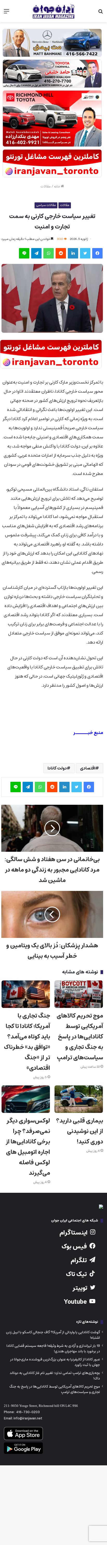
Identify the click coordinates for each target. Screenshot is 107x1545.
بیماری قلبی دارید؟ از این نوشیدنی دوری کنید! (79, 1131)
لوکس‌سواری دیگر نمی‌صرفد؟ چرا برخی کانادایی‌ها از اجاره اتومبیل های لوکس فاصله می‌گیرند (28, 1147)
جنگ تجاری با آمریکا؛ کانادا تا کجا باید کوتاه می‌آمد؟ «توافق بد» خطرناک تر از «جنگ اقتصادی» (27, 1042)
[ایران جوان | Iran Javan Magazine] (53, 11)
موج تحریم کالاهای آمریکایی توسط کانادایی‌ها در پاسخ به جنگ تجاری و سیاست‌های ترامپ (80, 1037)
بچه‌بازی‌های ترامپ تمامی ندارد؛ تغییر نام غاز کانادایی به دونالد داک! (55, 1376)
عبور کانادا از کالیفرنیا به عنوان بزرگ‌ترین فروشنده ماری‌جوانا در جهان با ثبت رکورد (55, 1362)
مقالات (46, 187)
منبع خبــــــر (88, 732)
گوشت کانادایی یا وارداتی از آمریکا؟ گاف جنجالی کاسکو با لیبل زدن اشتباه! (53, 1335)
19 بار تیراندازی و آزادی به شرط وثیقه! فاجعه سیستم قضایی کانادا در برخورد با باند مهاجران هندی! (53, 1348)
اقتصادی (87, 768)
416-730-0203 (28, 1412)
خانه (57, 187)
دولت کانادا (57, 768)
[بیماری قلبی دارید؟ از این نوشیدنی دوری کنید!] (78, 1099)
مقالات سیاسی (46, 205)
